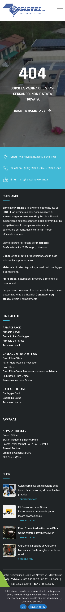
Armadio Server (11, 331)
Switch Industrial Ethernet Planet (21, 439)
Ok (23, 606)
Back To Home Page (29, 110)
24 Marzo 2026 (26, 520)
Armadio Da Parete (13, 340)
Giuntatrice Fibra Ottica (16, 375)
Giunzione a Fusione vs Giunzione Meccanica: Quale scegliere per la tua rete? (39, 550)
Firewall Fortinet (12, 448)
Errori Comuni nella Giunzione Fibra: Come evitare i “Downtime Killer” (38, 530)
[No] (60, 599)
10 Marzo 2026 (26, 537)
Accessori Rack (11, 345)
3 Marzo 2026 (25, 559)
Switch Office (10, 435)
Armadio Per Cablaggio (16, 336)
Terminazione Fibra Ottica (17, 380)
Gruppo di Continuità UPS (17, 452)
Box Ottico (9, 367)
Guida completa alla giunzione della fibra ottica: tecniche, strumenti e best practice (39, 490)
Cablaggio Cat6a (12, 397)
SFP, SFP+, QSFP (12, 457)
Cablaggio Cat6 (11, 393)
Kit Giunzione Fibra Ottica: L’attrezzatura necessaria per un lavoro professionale (36, 512)
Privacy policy (37, 606)
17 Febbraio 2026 (27, 499)
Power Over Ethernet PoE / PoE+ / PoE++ (26, 444)
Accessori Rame (12, 402)
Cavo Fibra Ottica (12, 358)
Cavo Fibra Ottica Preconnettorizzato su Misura (30, 371)
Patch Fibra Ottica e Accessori (20, 362)
